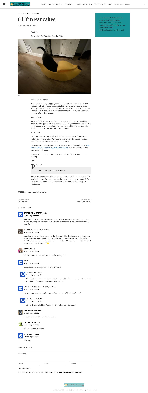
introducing (29, 192)
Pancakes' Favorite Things (28, 13)
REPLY (36, 215)
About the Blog (83, 4)
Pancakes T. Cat (24, 26)
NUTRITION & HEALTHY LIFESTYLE (61, 4)
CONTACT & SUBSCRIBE (103, 4)
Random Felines (32, 334)
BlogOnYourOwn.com (89, 390)
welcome (45, 192)
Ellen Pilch (29, 249)
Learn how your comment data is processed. (66, 372)
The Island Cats (32, 322)
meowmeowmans (32, 311)
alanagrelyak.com (123, 4)
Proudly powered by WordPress (61, 390)
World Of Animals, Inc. (35, 213)
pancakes (37, 192)
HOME (43, 4)
